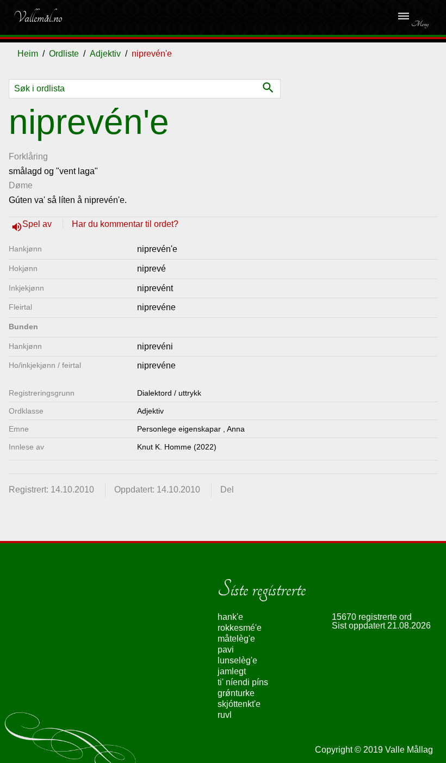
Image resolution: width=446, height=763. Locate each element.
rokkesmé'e (240, 627)
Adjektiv (105, 53)
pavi (226, 649)
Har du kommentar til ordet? (125, 224)
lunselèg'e (237, 660)
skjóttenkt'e (239, 704)
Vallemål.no (37, 17)
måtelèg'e (236, 638)
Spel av (38, 224)
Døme (21, 185)
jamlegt (232, 671)
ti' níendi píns (243, 682)
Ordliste (64, 53)
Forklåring (28, 156)
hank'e (230, 617)
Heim (27, 53)
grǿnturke (236, 693)
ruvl (225, 714)
